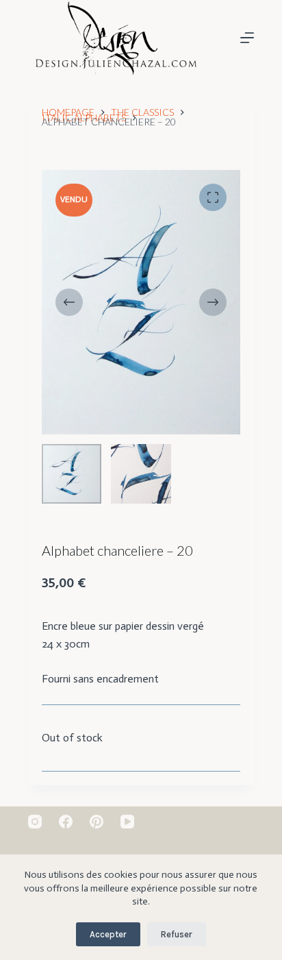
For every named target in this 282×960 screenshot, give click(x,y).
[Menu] (247, 38)
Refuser (176, 934)
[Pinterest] (96, 821)
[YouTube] (127, 821)
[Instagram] (35, 821)
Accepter (108, 934)
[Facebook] (66, 821)
